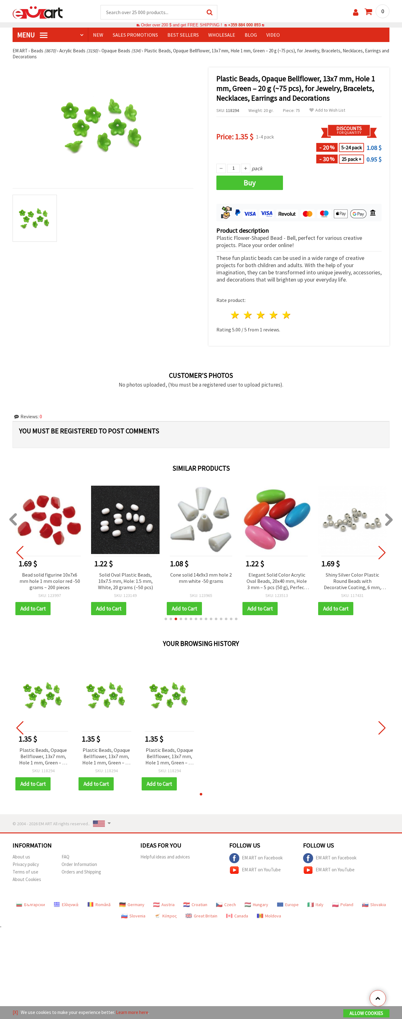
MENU (26, 34)
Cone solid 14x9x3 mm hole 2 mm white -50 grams (201, 578)
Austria (168, 904)
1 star (235, 315)
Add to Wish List (330, 110)
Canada (241, 916)
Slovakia (378, 904)
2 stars (248, 315)
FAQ (65, 857)
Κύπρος (169, 916)
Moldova (273, 916)
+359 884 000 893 (244, 25)
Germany (136, 904)
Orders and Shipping (81, 872)
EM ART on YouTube (261, 870)
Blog (251, 35)
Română (103, 904)
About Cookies (27, 879)
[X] (15, 1012)
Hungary (260, 904)
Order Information (79, 864)
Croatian (199, 904)
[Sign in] (355, 12)
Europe (292, 904)
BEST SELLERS (183, 35)
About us (21, 857)
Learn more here (132, 1012)
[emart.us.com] (38, 11)
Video (273, 35)
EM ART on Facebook (262, 858)
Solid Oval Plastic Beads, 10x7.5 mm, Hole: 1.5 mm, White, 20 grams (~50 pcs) (125, 581)
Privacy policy (26, 864)
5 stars (286, 315)
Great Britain (205, 916)
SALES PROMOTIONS (135, 35)
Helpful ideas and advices (165, 857)
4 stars (273, 315)
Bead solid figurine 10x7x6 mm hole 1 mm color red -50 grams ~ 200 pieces (49, 581)
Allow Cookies (366, 1013)
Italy (319, 904)
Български (34, 904)
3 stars (261, 315)
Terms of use (25, 872)
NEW (98, 35)
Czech (230, 904)
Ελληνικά (70, 904)
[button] (166, 619)
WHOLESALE (221, 35)
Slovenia (137, 916)
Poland (346, 904)
